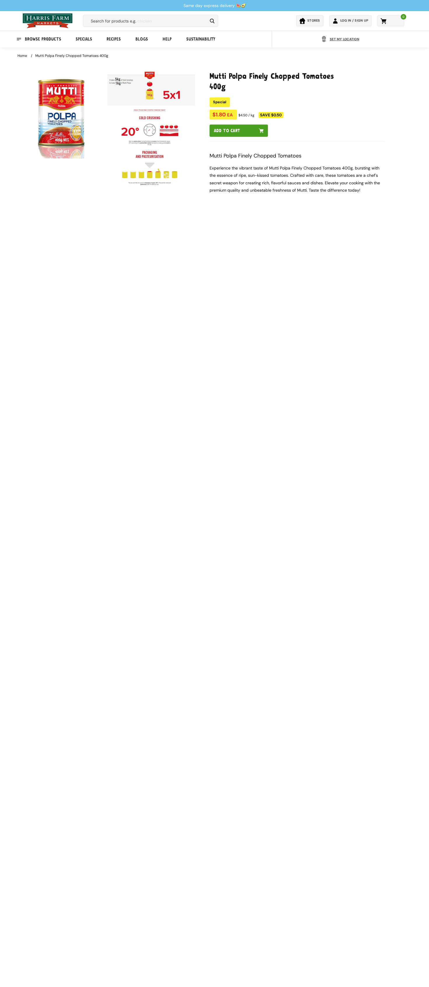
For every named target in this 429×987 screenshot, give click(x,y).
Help (167, 39)
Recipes (114, 39)
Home (22, 55)
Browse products (43, 39)
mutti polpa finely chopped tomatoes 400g (71, 55)
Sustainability (200, 39)
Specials (84, 39)
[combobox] (145, 21)
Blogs (141, 39)
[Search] (212, 21)
